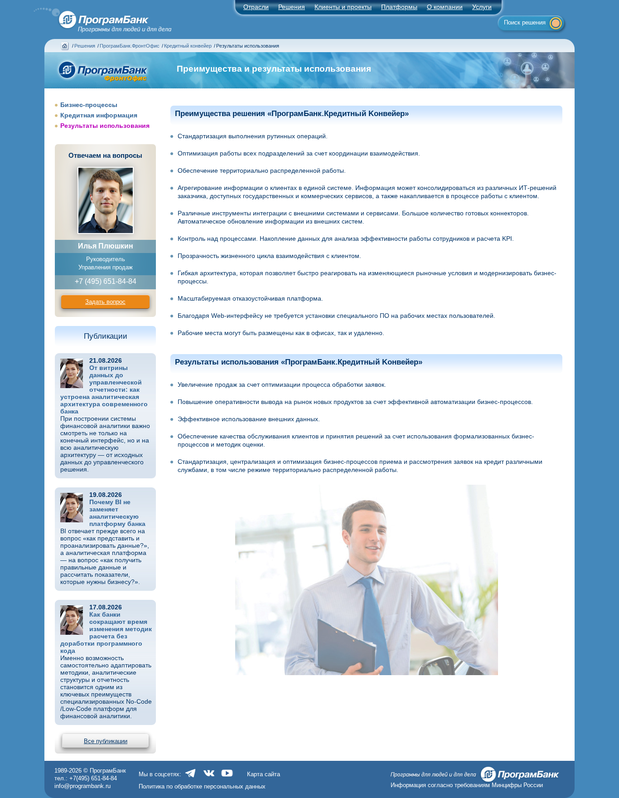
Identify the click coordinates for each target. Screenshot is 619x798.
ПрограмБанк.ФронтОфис (130, 46)
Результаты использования (105, 125)
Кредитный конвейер (188, 46)
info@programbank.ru (82, 786)
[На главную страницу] (97, 17)
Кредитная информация (98, 115)
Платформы (399, 6)
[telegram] (191, 777)
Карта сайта (263, 774)
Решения (84, 46)
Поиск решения (525, 22)
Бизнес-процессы (88, 104)
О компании (445, 6)
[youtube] (227, 777)
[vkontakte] (209, 777)
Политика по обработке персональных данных (202, 786)
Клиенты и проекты (343, 6)
